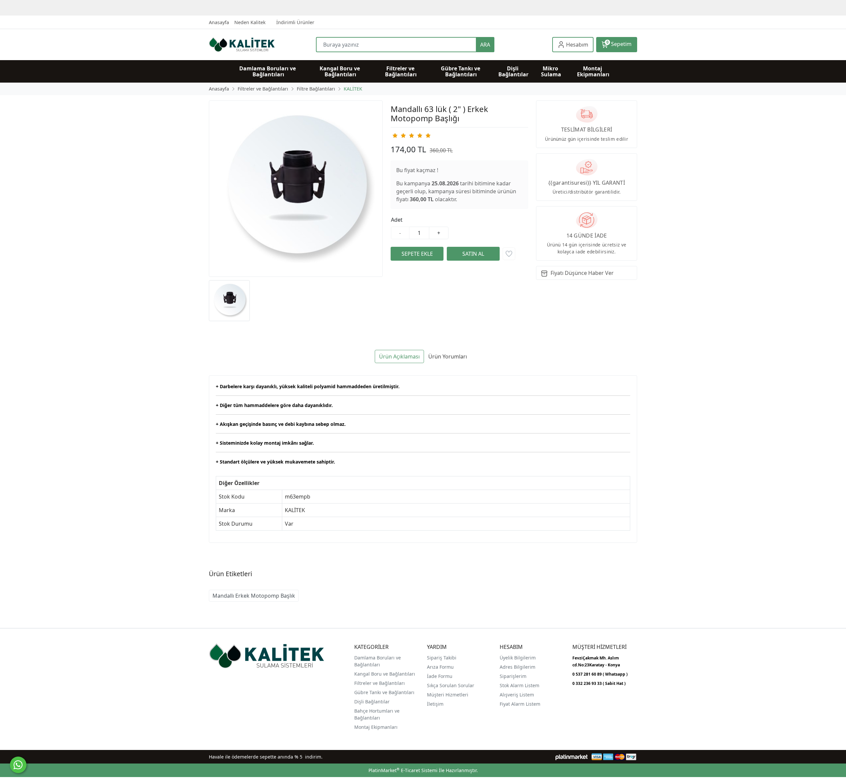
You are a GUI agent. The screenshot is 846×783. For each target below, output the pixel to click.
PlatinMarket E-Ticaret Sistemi (403, 770)
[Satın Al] (473, 254)
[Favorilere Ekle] (509, 254)
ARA (485, 44)
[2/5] (399, 135)
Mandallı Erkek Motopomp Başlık (253, 595)
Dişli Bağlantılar (372, 701)
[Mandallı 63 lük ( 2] (295, 188)
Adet (397, 219)
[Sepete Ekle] (417, 254)
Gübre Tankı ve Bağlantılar (383, 692)
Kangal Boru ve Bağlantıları (384, 674)
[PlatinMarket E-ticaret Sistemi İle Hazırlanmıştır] (572, 756)
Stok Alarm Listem (519, 685)
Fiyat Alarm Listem (520, 704)
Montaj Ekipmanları (376, 727)
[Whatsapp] (18, 765)
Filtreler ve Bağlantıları (379, 683)
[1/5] (395, 135)
